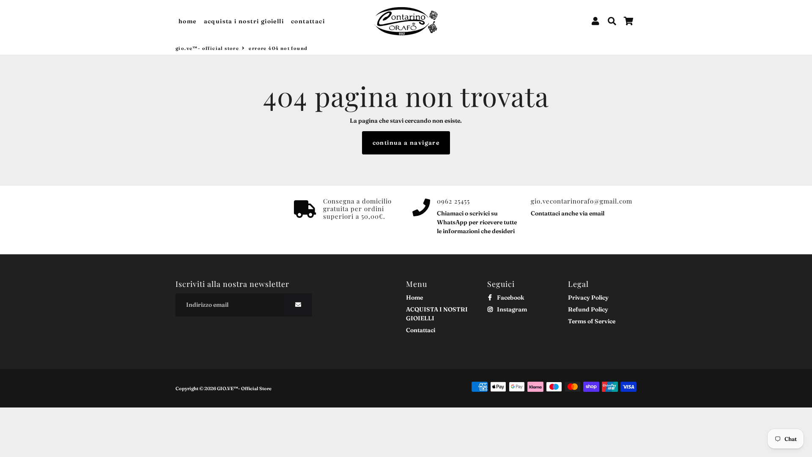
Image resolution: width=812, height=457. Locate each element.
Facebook (510, 297)
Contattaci (308, 21)
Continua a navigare (406, 142)
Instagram (511, 309)
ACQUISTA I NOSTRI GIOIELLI (244, 21)
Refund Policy (588, 309)
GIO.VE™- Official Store (207, 48)
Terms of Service (591, 321)
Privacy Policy (588, 297)
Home (187, 21)
